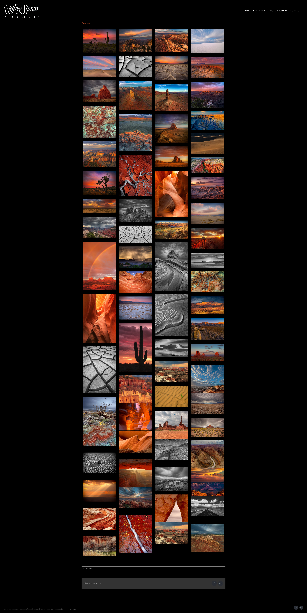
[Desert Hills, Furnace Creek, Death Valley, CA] (207, 305)
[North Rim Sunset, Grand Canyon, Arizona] (207, 487)
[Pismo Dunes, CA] (171, 315)
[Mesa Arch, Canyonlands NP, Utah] (135, 481)
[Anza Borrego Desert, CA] (99, 417)
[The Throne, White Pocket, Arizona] (171, 266)
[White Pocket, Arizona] (171, 449)
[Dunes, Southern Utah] (171, 396)
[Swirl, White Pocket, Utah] (99, 519)
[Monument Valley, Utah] (99, 266)
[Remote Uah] (171, 40)
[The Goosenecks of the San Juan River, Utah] (207, 455)
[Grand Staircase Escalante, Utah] (207, 165)
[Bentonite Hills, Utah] (99, 435)
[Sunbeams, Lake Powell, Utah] (99, 491)
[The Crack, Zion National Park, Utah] (135, 534)
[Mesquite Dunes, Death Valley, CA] (207, 143)
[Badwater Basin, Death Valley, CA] (135, 308)
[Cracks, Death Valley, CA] (99, 369)
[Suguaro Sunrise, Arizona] (99, 41)
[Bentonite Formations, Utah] (207, 281)
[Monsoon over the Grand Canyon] (99, 227)
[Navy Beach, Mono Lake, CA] (171, 479)
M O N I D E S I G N (71, 609)
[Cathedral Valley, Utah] (171, 371)
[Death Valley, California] (135, 66)
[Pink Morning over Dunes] (207, 213)
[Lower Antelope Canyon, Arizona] (171, 194)
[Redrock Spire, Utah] (171, 97)
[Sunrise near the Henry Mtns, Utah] (207, 67)
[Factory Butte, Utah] (207, 427)
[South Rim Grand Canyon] (207, 95)
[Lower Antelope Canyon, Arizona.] (135, 442)
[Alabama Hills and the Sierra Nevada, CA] (207, 329)
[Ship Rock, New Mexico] (171, 128)
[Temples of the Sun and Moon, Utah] (99, 91)
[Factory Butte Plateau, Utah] (135, 132)
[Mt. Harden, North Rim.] (99, 154)
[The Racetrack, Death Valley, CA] (99, 463)
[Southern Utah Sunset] (135, 497)
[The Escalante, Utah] (207, 389)
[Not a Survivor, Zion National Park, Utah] (135, 175)
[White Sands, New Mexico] (207, 41)
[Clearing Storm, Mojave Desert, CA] (99, 206)
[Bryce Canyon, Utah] (135, 398)
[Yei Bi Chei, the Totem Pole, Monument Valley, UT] (171, 432)
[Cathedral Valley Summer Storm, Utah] (171, 533)
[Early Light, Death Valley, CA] (171, 230)
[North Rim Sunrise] (135, 40)
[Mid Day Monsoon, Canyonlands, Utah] (135, 257)
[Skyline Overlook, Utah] (207, 120)
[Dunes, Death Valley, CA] (207, 260)
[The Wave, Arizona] (135, 282)
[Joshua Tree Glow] (99, 183)
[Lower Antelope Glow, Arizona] (135, 416)
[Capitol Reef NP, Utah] (99, 546)
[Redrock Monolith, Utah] (135, 95)
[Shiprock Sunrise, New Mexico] (171, 156)
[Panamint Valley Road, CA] (207, 506)
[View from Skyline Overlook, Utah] (207, 188)
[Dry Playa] (135, 234)
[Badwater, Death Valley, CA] (171, 68)
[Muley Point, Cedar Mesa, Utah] (207, 538)
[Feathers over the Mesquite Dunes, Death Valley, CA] (99, 66)
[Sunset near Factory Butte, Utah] (207, 238)
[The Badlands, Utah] (99, 122)
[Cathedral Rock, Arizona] (135, 210)
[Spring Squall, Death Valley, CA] (207, 403)
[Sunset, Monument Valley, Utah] (207, 352)
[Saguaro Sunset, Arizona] (135, 347)
